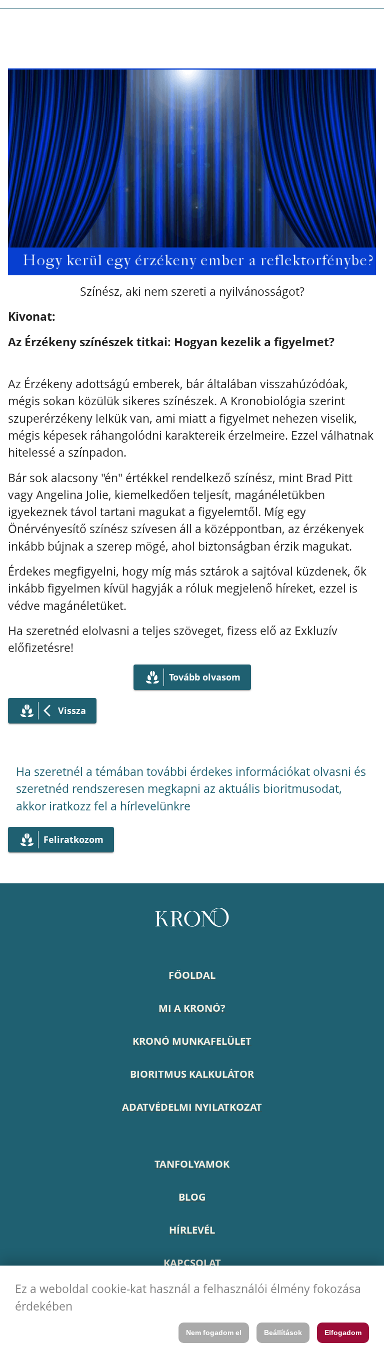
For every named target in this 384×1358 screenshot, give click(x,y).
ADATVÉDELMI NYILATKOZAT (192, 1107)
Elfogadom (343, 1333)
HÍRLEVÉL (192, 1230)
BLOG (192, 1197)
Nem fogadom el (214, 1333)
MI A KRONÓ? (192, 1008)
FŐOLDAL (192, 975)
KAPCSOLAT (192, 1263)
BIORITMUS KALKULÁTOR (192, 1074)
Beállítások (283, 1333)
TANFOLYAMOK (192, 1164)
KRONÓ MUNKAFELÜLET (192, 1041)
